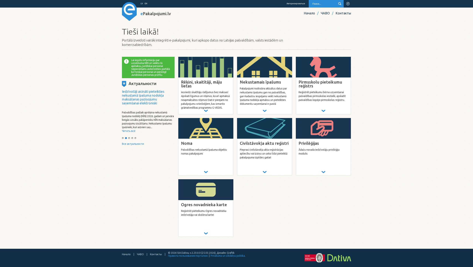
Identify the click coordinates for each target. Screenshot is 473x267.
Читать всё (128, 130)
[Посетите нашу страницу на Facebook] (348, 3)
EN (146, 3)
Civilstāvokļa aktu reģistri (264, 143)
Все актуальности (133, 143)
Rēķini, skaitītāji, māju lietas (201, 84)
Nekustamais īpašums (260, 82)
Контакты (343, 13)
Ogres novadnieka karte (204, 205)
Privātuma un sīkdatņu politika (228, 255)
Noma (186, 143)
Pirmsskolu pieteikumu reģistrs (320, 84)
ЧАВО (325, 13)
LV (142, 3)
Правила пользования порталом (188, 255)
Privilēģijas (309, 143)
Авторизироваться (296, 3)
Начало (309, 13)
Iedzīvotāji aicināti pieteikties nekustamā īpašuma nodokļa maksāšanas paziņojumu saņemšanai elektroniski (143, 97)
